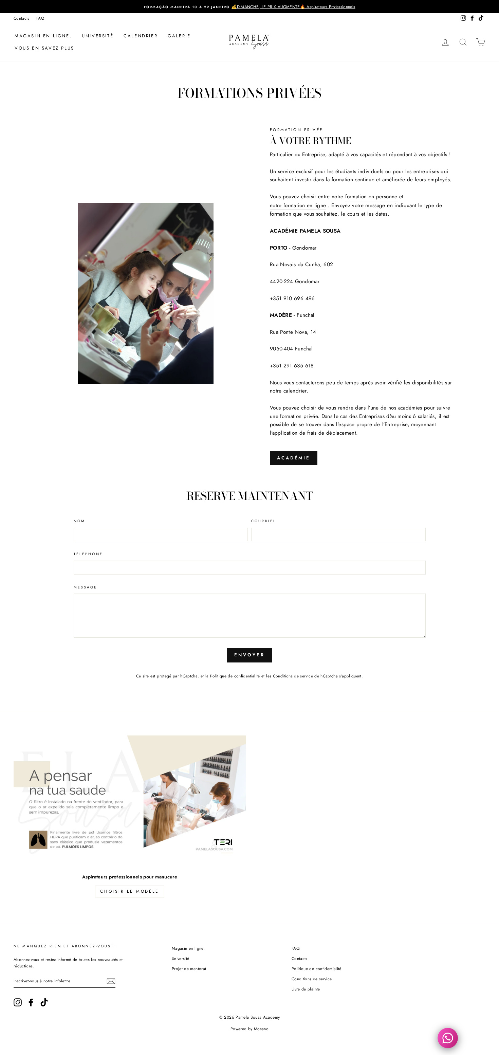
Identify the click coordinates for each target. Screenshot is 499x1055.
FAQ (40, 18)
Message (85, 587)
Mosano (261, 1029)
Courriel (263, 521)
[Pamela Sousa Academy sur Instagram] (18, 1002)
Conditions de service (293, 676)
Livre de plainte (306, 989)
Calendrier (141, 36)
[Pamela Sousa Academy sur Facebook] (31, 1002)
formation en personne (371, 196)
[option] (249, 6)
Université (97, 36)
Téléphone (88, 554)
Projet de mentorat (189, 968)
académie (293, 458)
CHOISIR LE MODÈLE (129, 891)
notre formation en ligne (298, 205)
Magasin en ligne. (43, 36)
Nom (79, 521)
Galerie (179, 36)
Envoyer (249, 655)
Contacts (22, 18)
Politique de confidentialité (235, 676)
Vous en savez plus (44, 48)
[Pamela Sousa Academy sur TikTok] (44, 1002)
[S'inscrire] (111, 981)
